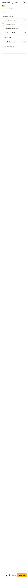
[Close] (24, 2)
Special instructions (8, 47)
